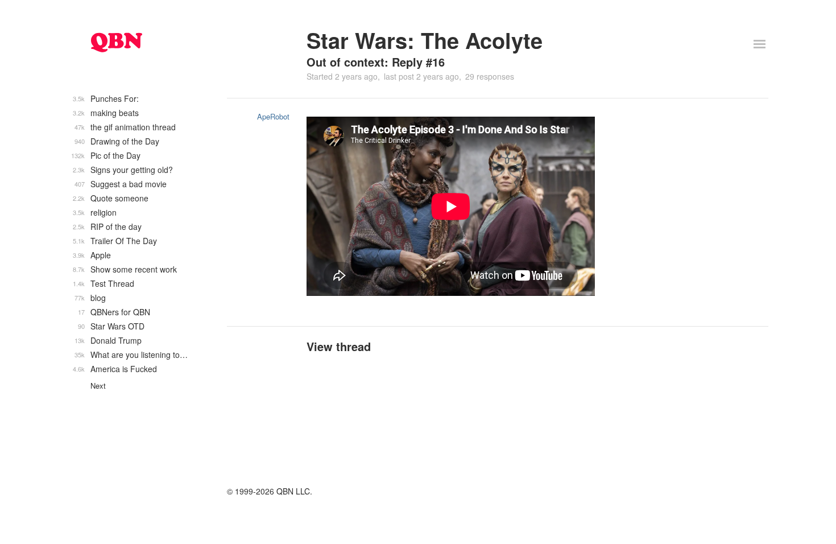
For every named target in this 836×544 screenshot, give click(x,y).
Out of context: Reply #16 (376, 61)
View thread (339, 346)
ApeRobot (273, 116)
